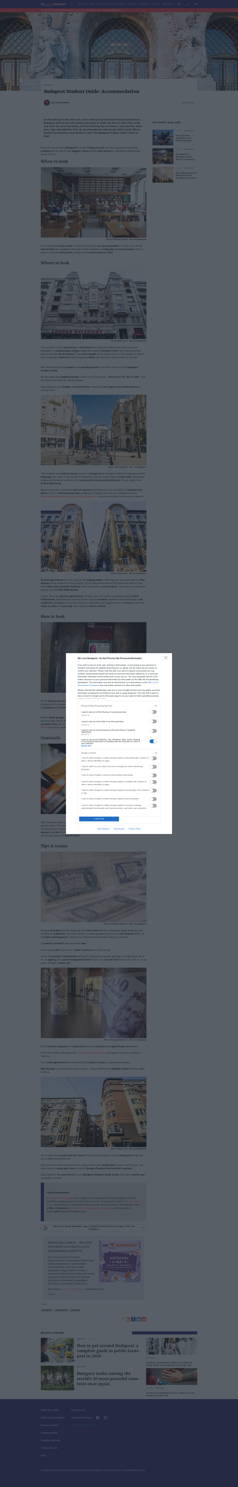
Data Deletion (103, 829)
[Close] (166, 658)
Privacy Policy (135, 829)
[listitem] (119, 705)
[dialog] (119, 743)
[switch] (153, 712)
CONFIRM (99, 819)
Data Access (119, 829)
